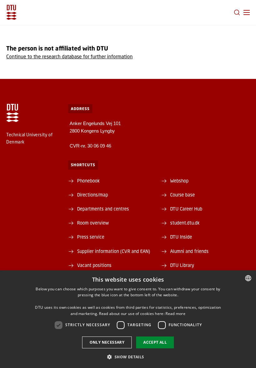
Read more (175, 313)
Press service (90, 237)
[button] (247, 12)
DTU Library (182, 265)
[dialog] (128, 319)
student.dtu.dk (184, 222)
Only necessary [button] (107, 342)
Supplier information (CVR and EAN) (113, 251)
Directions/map (92, 194)
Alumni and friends (189, 251)
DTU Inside (181, 237)
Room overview (93, 222)
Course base (182, 194)
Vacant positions (94, 265)
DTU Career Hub (186, 208)
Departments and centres (103, 208)
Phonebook (88, 180)
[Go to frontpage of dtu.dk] (11, 12)
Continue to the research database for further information (69, 56)
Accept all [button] (155, 342)
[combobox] (248, 278)
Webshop (179, 180)
